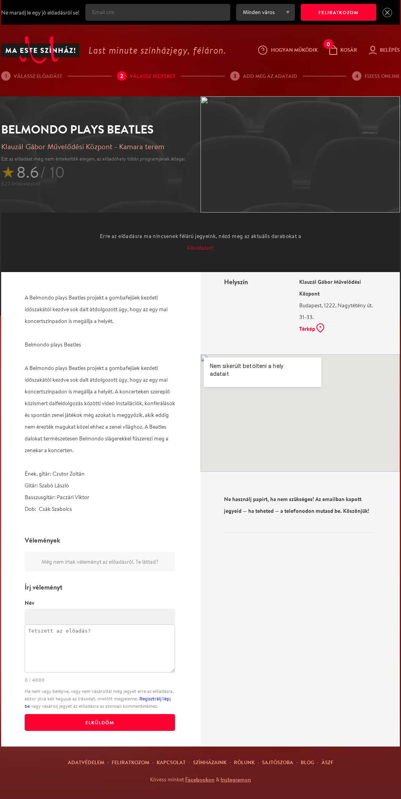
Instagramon (235, 779)
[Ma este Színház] (40, 49)
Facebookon (200, 779)
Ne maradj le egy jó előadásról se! (40, 12)
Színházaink (209, 762)
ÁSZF (327, 762)
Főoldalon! (200, 247)
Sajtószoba (277, 762)
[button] (387, 12)
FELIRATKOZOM (338, 12)
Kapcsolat (171, 762)
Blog (307, 762)
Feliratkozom (130, 762)
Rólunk (244, 762)
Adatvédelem (86, 762)
